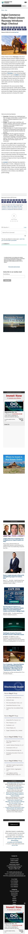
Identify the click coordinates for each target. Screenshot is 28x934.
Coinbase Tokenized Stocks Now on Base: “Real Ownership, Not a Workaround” (14, 808)
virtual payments (10, 209)
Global (14, 902)
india (12, 207)
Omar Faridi (16, 32)
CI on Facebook (14, 881)
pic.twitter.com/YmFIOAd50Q (14, 842)
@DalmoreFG (11, 838)
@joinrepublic (18, 838)
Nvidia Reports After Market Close (15, 782)
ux (6, 209)
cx (6, 206)
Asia (6, 10)
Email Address (6, 274)
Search (24, 6)
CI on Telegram (14, 886)
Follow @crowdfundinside (14, 267)
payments (15, 207)
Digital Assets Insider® (14, 864)
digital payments (16, 206)
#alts (20, 837)
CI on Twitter (14, 879)
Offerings (14, 900)
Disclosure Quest (14, 862)
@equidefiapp (14, 840)
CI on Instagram (14, 884)
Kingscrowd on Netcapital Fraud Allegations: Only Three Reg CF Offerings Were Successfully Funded (14, 801)
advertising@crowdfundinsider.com (17, 875)
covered (5, 162)
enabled (16, 75)
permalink (20, 209)
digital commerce (10, 206)
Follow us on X (14, 824)
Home (2, 10)
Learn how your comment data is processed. (13, 239)
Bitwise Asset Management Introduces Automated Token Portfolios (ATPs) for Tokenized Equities (15, 794)
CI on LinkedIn (14, 882)
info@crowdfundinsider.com (15, 872)
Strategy (14, 898)
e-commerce (9, 207)
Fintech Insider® (14, 860)
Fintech (14, 205)
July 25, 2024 (15, 845)
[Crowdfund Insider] (6, 2)
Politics (14, 896)
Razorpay (10, 73)
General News (14, 893)
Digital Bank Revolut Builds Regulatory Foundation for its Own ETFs (15, 787)
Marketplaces (14, 894)
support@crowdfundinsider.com (16, 874)
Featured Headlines (14, 891)
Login (25, 227)
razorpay (18, 207)
